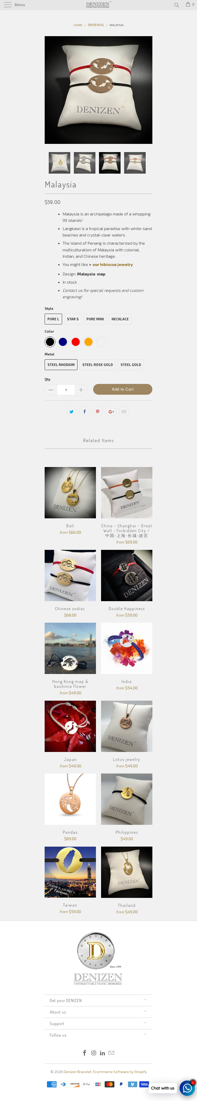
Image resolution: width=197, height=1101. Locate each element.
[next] (147, 90)
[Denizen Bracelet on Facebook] (85, 1053)
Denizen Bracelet (78, 1071)
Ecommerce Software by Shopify (120, 1071)
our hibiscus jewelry (113, 264)
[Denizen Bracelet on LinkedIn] (103, 1053)
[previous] (50, 90)
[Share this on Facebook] (84, 411)
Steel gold (131, 365)
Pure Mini (95, 319)
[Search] (176, 5)
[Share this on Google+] (110, 411)
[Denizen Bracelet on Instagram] (94, 1053)
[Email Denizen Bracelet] (111, 1053)
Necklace (120, 319)
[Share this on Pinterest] (97, 411)
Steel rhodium (61, 365)
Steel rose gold (97, 365)
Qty (47, 379)
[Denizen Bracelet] (98, 5)
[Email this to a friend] (124, 411)
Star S (73, 319)
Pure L (53, 319)
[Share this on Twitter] (71, 411)
